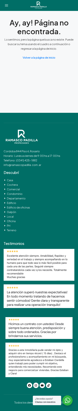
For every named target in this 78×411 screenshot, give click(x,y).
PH (8, 225)
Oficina (11, 221)
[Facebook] (29, 385)
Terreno (11, 230)
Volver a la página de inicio (39, 57)
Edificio (11, 202)
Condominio (14, 193)
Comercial (13, 189)
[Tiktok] (48, 385)
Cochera (12, 184)
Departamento (16, 198)
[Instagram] (36, 385)
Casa (10, 180)
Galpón (11, 212)
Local (10, 216)
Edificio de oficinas (18, 207)
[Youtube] (42, 385)
